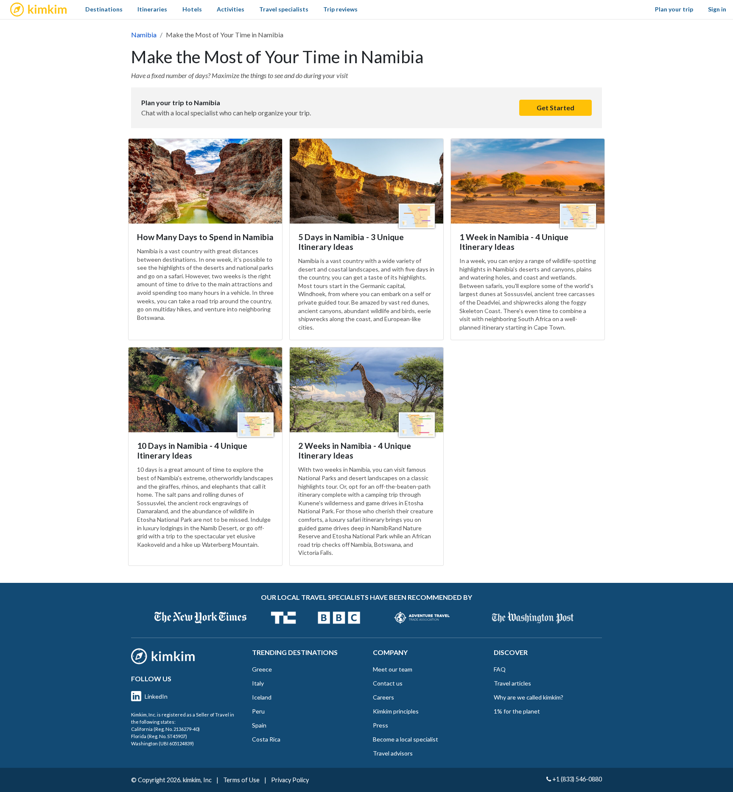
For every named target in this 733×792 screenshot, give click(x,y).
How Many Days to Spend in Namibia (205, 237)
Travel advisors (393, 753)
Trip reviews (340, 9)
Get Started (555, 108)
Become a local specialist (405, 739)
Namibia (144, 35)
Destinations (104, 9)
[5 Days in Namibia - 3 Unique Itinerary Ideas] (366, 181)
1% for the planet (517, 711)
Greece (262, 669)
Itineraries (152, 9)
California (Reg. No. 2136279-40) (165, 729)
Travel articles (512, 683)
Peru (258, 711)
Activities (230, 9)
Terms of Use (241, 780)
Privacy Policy (290, 780)
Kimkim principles (396, 711)
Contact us (388, 683)
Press (380, 725)
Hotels (192, 9)
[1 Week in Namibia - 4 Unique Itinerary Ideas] (527, 181)
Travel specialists (283, 9)
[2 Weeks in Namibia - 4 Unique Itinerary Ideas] (366, 389)
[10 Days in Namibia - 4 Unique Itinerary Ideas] (205, 389)
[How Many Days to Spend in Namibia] (205, 181)
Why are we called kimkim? (528, 697)
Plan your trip (674, 9)
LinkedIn (156, 696)
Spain (259, 725)
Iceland (261, 697)
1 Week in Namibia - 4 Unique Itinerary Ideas (513, 242)
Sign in (717, 9)
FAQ (500, 669)
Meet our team (392, 669)
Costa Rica (266, 739)
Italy (258, 683)
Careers (383, 697)
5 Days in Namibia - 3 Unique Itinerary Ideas (351, 242)
